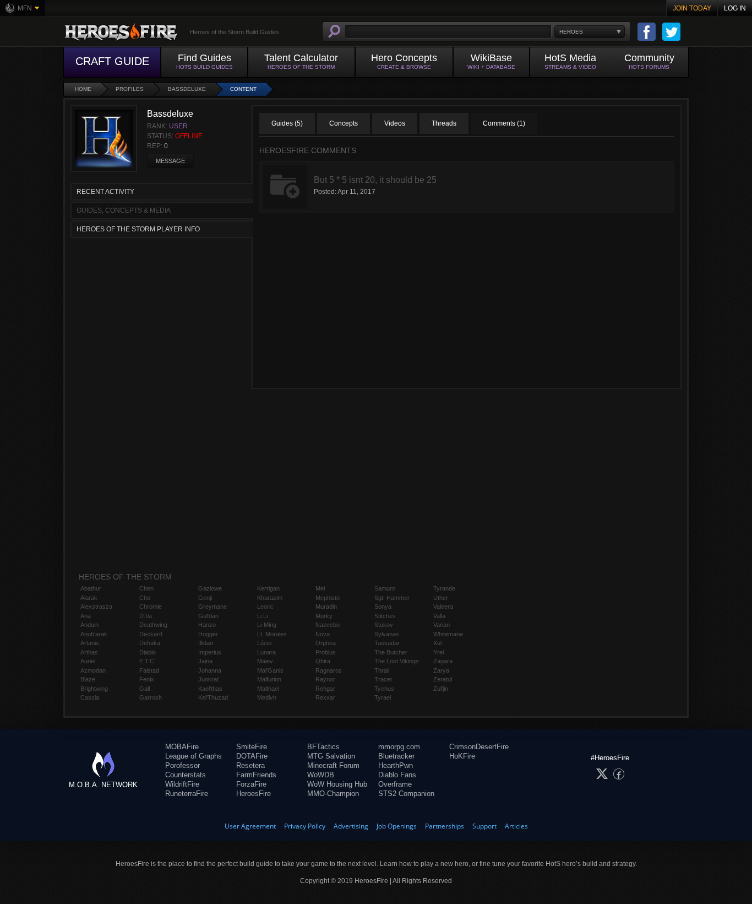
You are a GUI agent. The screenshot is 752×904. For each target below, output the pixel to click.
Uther (440, 597)
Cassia (89, 697)
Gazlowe (210, 588)
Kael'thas (210, 688)
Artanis (89, 643)
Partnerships (444, 826)
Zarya (441, 670)
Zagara (443, 661)
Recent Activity (105, 192)
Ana (85, 616)
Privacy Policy (304, 826)
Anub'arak (93, 634)
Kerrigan (268, 588)
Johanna (209, 670)
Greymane (212, 606)
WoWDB (320, 775)
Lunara (266, 652)
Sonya (382, 606)
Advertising (351, 826)
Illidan (205, 643)
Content (243, 89)
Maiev (265, 661)
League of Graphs (193, 756)
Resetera (250, 765)
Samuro (384, 588)
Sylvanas (386, 634)
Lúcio (264, 643)
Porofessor (182, 765)
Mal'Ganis (270, 670)
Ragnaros (328, 670)
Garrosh (150, 697)
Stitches (385, 616)
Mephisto (327, 597)
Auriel (87, 661)
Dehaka (149, 643)
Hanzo (207, 624)
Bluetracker (396, 756)
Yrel (438, 652)
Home (83, 89)
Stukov (383, 624)
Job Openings (397, 826)
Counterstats (185, 775)
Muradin (326, 606)
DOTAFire (252, 756)
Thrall (381, 670)
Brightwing (94, 688)
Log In (735, 8)
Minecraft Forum (333, 765)
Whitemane (448, 634)
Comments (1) (504, 123)
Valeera (443, 606)
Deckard (150, 634)
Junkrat (208, 679)
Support (484, 826)
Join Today (692, 8)
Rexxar (325, 697)
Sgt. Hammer (392, 597)
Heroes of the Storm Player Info (138, 229)
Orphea (325, 643)
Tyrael (382, 697)
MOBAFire (182, 747)
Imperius (209, 652)
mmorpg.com (399, 747)
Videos (394, 123)
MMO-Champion (333, 793)
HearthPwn (395, 765)
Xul (437, 643)
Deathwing (153, 624)
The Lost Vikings (396, 661)
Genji (205, 597)
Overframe (395, 784)
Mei (320, 588)
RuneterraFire (186, 793)
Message (170, 161)
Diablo (147, 652)
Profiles (130, 89)
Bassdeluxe (187, 89)
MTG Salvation (331, 756)
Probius (325, 652)
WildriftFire (182, 784)
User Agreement (250, 826)
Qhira (322, 661)
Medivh (266, 697)
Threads (444, 123)
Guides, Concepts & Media (124, 210)
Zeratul (442, 679)
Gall (144, 688)
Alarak (88, 597)
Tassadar (387, 643)
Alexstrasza (96, 606)
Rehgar (325, 688)
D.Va (145, 616)
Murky (324, 616)
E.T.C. (147, 661)
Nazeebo (327, 624)
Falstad (149, 670)
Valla (439, 616)
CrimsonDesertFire (479, 747)
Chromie (150, 606)
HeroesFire (253, 793)
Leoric (265, 606)
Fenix (146, 679)
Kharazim (269, 597)
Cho (144, 597)
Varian (441, 624)
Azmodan (93, 670)
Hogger (208, 634)
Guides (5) (287, 123)
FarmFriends (256, 775)
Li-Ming (266, 624)
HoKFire (462, 756)
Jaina (205, 661)
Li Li (262, 616)
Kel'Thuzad (213, 697)
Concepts (343, 123)
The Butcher (390, 652)
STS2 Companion (406, 793)
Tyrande (444, 588)
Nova (322, 634)
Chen (146, 588)
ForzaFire (251, 784)
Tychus (384, 688)
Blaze (87, 679)
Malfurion (269, 679)
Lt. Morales (272, 634)
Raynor (325, 679)
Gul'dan (208, 616)
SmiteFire (251, 747)
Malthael (268, 688)
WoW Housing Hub (337, 784)
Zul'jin (440, 688)
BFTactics (323, 747)
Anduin (89, 624)
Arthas (89, 652)
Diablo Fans (397, 775)
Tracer (383, 679)
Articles (516, 826)
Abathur (90, 588)
